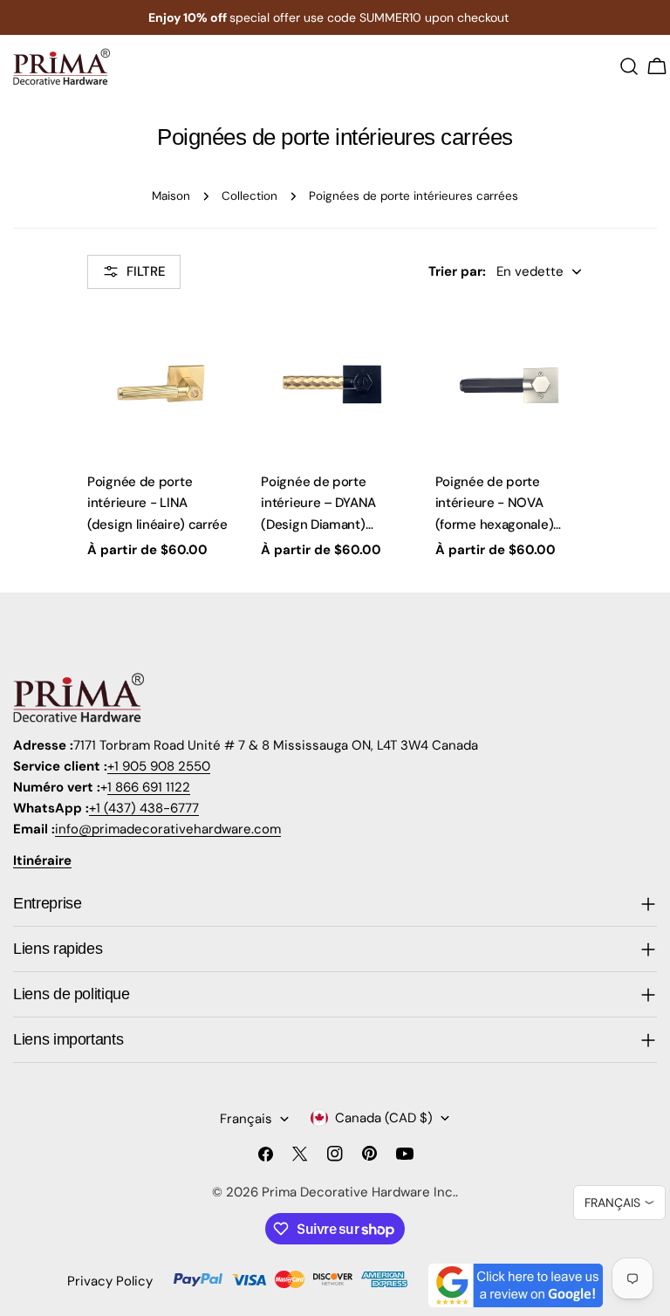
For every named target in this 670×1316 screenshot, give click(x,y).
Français (246, 1119)
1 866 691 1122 (148, 787)
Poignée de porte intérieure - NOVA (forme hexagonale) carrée (494, 504)
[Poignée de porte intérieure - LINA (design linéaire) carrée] (161, 383)
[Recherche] (629, 66)
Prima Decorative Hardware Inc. (358, 1192)
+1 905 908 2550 (158, 766)
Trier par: (457, 271)
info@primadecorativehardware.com (168, 829)
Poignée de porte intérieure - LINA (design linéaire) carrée (157, 503)
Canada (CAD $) (384, 1118)
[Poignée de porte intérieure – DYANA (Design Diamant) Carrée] (334, 383)
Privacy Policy (110, 1281)
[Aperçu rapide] (212, 344)
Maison (171, 195)
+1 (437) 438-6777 (144, 808)
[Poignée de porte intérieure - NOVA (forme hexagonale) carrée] (509, 383)
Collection (249, 195)
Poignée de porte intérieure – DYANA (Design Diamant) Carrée (318, 504)
